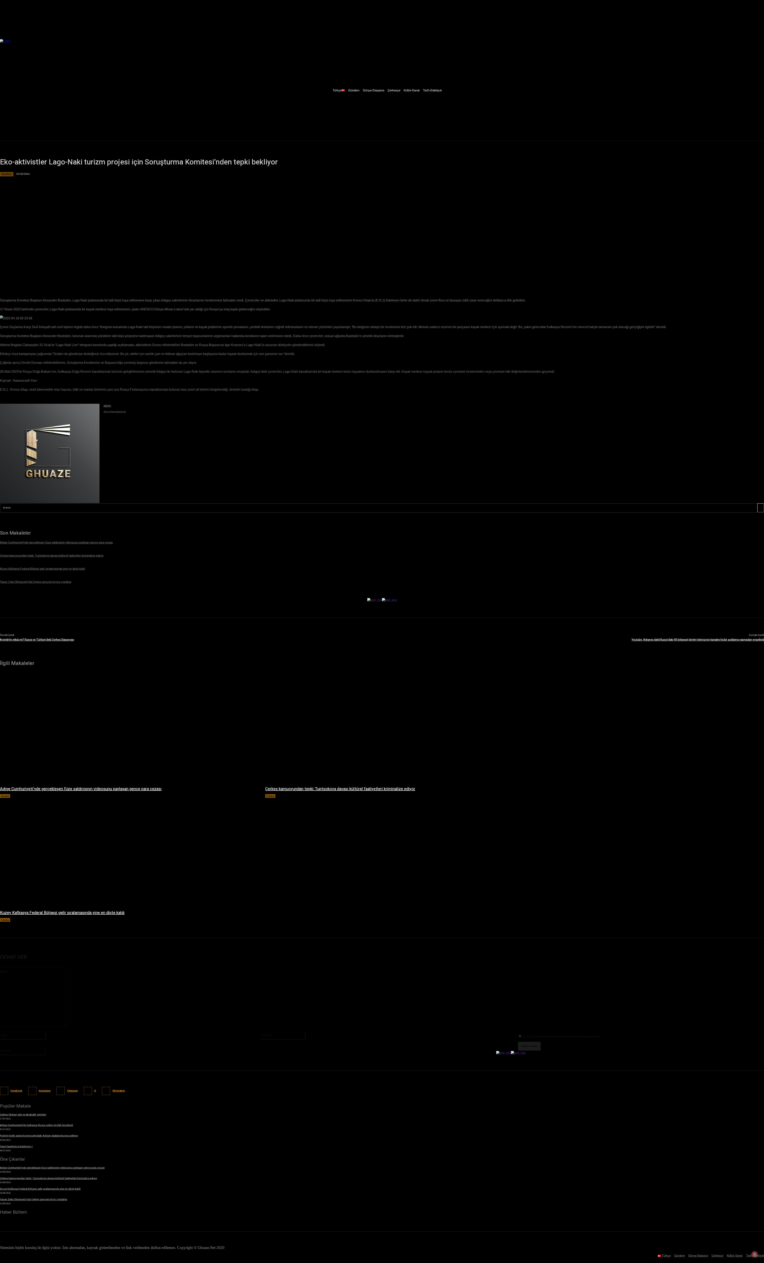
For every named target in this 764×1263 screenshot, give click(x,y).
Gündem (5, 796)
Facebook (16, 1091)
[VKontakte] (106, 1091)
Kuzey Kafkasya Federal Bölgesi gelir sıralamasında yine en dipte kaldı (62, 913)
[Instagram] (32, 1091)
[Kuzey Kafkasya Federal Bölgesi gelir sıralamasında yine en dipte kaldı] (128, 852)
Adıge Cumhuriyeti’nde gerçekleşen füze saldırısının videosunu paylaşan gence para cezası (81, 789)
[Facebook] (41, 278)
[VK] (98, 278)
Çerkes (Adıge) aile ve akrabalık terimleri (23, 1114)
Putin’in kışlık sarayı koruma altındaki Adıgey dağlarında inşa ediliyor (39, 1136)
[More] (112, 278)
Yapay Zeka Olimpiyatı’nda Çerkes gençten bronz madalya (33, 1199)
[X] (55, 278)
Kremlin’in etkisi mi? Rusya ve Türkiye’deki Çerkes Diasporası (37, 640)
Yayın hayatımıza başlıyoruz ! (16, 1146)
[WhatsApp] (69, 278)
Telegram (72, 1091)
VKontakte (118, 1091)
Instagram (45, 1091)
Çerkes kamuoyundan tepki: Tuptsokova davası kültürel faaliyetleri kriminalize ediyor (340, 789)
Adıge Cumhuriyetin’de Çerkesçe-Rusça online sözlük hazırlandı (36, 1125)
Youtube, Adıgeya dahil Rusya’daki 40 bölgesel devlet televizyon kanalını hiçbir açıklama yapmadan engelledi (697, 640)
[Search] (760, 507)
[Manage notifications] (754, 1254)
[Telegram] (83, 278)
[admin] (49, 453)
